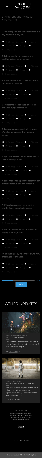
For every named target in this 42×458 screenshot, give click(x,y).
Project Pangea (22, 5)
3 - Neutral (10, 46)
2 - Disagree (33, 42)
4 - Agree (23, 46)
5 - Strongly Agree (9, 50)
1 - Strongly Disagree (14, 42)
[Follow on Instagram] (19, 427)
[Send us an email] (21, 427)
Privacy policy (24, 440)
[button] (6, 6)
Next (21, 284)
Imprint (15, 440)
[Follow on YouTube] (23, 427)
